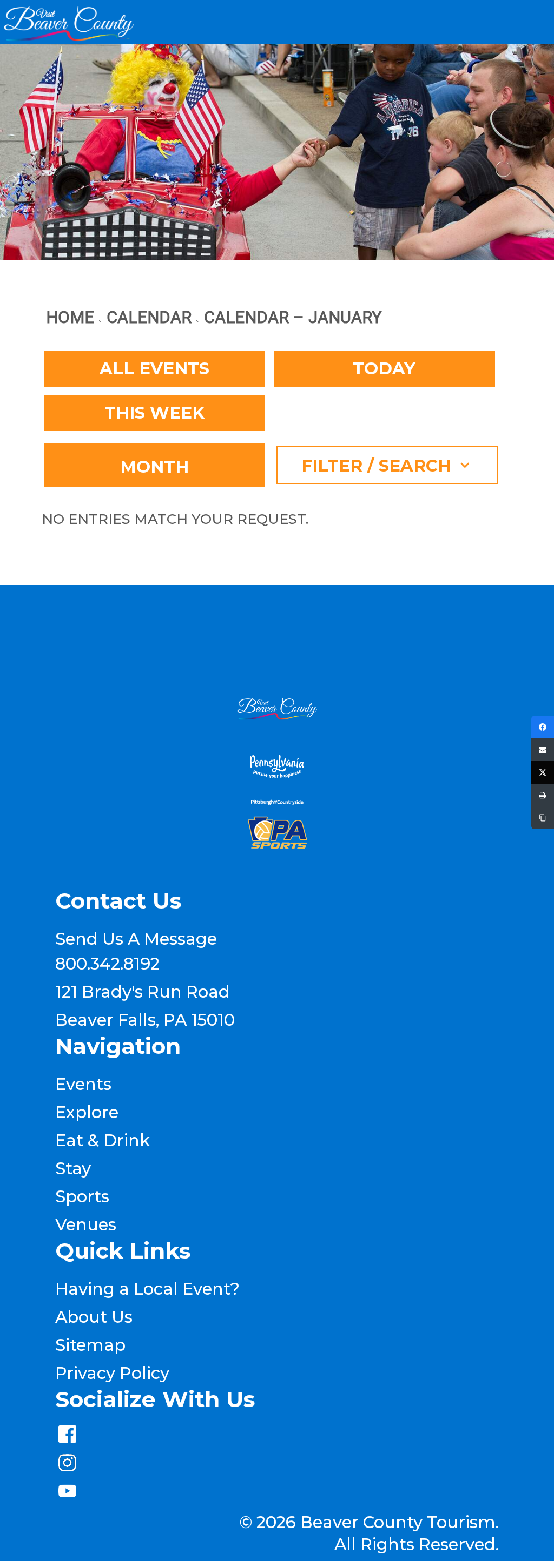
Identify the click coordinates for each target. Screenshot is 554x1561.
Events (83, 1084)
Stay (73, 1168)
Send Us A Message (136, 938)
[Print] (542, 795)
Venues (85, 1224)
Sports (82, 1196)
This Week (154, 412)
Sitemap (90, 1345)
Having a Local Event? (147, 1289)
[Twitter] (542, 772)
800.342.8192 (107, 963)
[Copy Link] (542, 817)
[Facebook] (542, 727)
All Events (154, 368)
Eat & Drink (102, 1140)
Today (384, 368)
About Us (94, 1317)
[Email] (542, 749)
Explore (86, 1112)
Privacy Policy (112, 1373)
